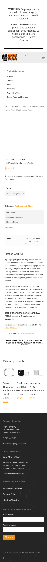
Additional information (14, 217)
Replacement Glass (36, 106)
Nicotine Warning (11, 500)
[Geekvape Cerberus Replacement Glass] (23, 372)
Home (5, 106)
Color (8, 188)
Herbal (9, 85)
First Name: (8, 514)
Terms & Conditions (12, 488)
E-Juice (10, 77)
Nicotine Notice (12, 222)
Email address (9, 525)
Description (10, 212)
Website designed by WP (30, 552)
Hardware (11, 89)
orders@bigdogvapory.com (15, 444)
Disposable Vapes (14, 93)
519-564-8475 (10, 438)
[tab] (24, 212)
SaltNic (10, 81)
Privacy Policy (9, 494)
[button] (43, 57)
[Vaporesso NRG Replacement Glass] (36, 372)
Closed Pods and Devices (17, 97)
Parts (24, 106)
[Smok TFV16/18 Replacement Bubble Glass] (9, 372)
